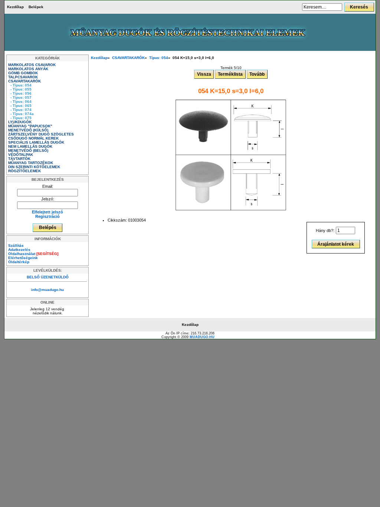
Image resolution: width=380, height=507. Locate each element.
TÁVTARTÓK (20, 159)
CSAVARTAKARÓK (128, 58)
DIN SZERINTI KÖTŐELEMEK (34, 167)
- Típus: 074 (20, 110)
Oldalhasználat (33, 254)
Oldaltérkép (18, 262)
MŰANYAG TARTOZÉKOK (31, 163)
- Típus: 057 (20, 97)
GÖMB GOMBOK (23, 73)
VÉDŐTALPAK (21, 155)
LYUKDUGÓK (20, 122)
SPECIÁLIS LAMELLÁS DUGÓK (36, 142)
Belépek (36, 7)
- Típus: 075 (20, 118)
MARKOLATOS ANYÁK (28, 69)
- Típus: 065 (20, 106)
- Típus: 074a (21, 114)
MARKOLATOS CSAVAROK (32, 65)
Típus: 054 (158, 58)
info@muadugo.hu (47, 290)
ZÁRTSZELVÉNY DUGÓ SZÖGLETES (41, 134)
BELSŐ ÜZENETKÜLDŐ (48, 277)
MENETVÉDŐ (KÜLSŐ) (28, 130)
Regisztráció (47, 216)
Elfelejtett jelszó (47, 212)
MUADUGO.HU (202, 337)
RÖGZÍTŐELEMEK (25, 171)
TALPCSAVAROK (23, 77)
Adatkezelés (19, 250)
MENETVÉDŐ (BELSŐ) (28, 150)
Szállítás (16, 245)
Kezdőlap (15, 7)
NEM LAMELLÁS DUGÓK (30, 146)
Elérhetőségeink (23, 258)
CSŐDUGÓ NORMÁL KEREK (34, 138)
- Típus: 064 (20, 101)
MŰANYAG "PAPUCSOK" (30, 126)
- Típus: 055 (20, 89)
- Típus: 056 (20, 93)
